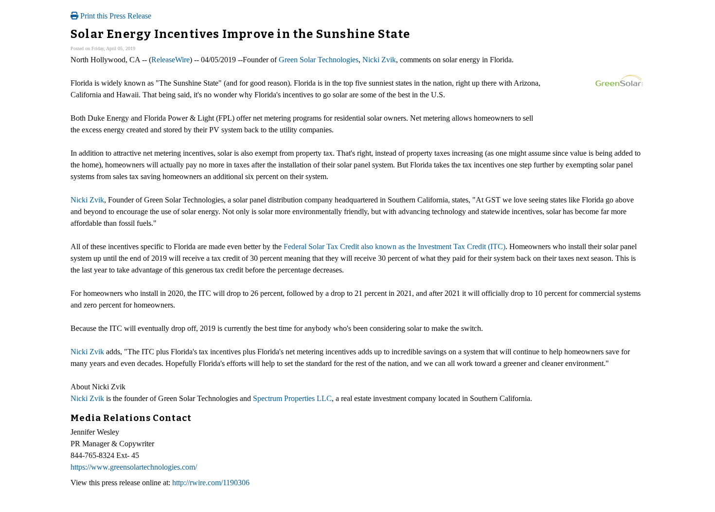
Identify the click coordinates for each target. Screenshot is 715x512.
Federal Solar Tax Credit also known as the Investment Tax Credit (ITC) (394, 246)
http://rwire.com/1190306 (211, 482)
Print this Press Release (114, 16)
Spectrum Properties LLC (292, 398)
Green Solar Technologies (318, 59)
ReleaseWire (170, 59)
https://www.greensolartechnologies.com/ (134, 467)
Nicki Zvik (379, 59)
